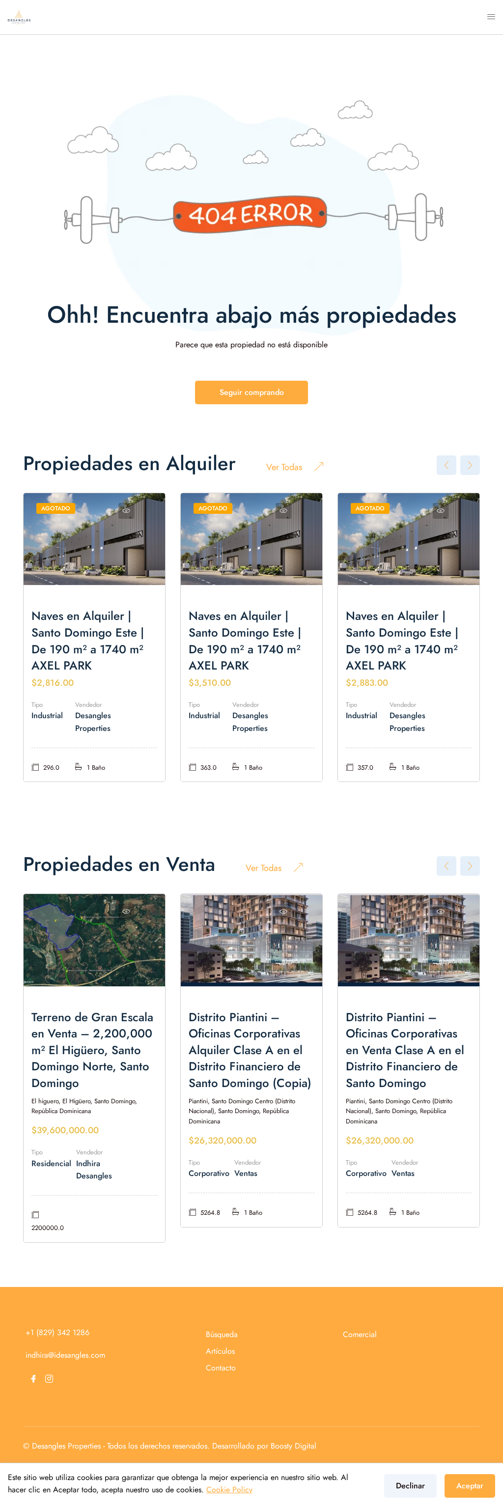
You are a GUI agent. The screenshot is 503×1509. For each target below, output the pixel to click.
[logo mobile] (19, 16)
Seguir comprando (252, 392)
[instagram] (49, 1379)
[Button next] (470, 465)
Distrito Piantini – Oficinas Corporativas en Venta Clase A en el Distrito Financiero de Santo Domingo (405, 1049)
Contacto (221, 1367)
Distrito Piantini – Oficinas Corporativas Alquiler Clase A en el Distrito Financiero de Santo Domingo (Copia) (250, 1049)
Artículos (220, 1351)
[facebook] (33, 1379)
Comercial (360, 1334)
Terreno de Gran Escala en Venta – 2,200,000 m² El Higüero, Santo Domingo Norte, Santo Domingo (92, 1049)
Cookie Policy (229, 1489)
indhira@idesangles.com (65, 1355)
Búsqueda (222, 1334)
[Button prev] (446, 465)
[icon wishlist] (126, 511)
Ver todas (284, 467)
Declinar (410, 1485)
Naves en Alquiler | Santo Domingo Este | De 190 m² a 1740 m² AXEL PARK (87, 640)
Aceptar (469, 1485)
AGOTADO (55, 508)
